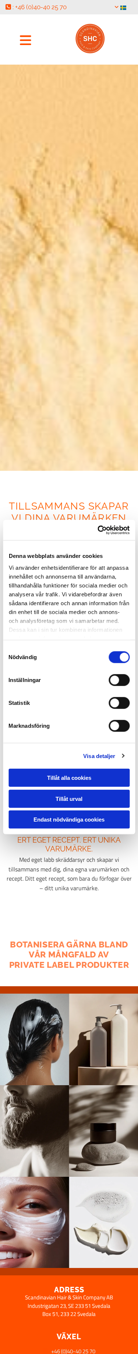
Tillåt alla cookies (69, 778)
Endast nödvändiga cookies (69, 819)
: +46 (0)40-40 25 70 (36, 7)
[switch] (119, 680)
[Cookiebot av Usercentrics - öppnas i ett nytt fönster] (98, 530)
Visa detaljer (99, 756)
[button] (26, 40)
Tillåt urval (69, 798)
